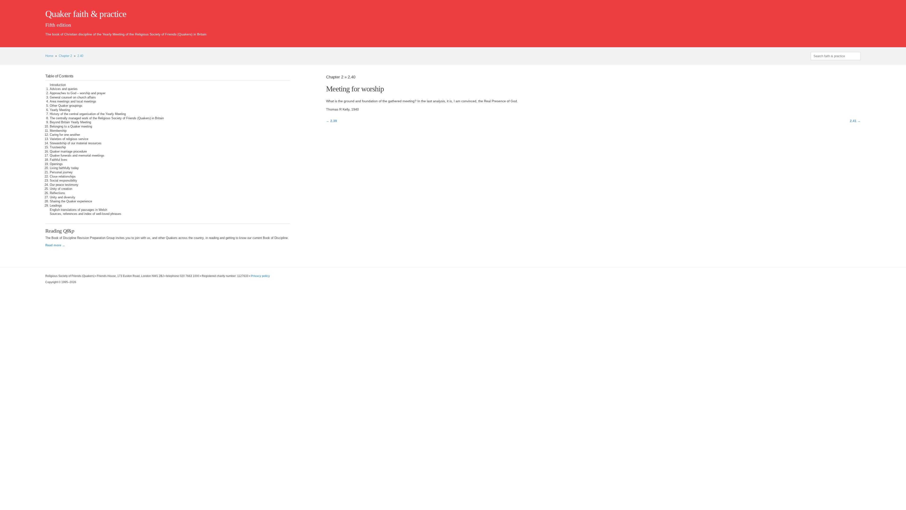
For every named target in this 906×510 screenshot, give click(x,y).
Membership (58, 130)
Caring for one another (65, 134)
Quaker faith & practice (85, 14)
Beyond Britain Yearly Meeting (70, 122)
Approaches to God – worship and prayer (77, 93)
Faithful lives (58, 160)
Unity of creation (61, 189)
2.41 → (855, 121)
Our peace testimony (64, 185)
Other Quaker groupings (66, 105)
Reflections (57, 193)
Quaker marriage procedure (68, 151)
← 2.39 (331, 121)
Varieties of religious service (69, 139)
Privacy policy (260, 276)
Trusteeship (58, 147)
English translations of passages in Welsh (78, 210)
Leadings (56, 205)
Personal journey (61, 172)
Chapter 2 (65, 56)
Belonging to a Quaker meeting (71, 126)
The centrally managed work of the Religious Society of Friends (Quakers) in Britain (107, 118)
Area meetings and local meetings (73, 101)
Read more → (55, 245)
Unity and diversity (62, 197)
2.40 (80, 56)
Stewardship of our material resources (75, 143)
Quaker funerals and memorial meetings (77, 155)
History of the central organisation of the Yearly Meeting (88, 114)
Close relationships (63, 176)
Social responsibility (63, 180)
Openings (56, 164)
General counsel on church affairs (73, 97)
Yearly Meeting (60, 110)
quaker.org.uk (846, 22)
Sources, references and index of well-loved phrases (85, 214)
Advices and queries (64, 89)
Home (49, 56)
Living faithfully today (64, 168)
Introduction (58, 85)
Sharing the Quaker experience (71, 201)
